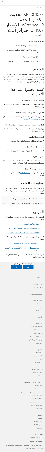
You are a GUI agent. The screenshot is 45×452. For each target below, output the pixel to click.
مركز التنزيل (39, 307)
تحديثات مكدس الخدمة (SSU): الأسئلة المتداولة (24, 228)
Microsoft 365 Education (36, 330)
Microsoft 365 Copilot (37, 372)
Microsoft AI (39, 352)
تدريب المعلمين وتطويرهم (36, 336)
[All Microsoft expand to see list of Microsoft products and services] (42, 2)
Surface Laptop (38, 281)
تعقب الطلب (39, 310)
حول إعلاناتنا (39, 448)
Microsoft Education (37, 320)
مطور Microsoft (38, 385)
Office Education (38, 333)
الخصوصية (26, 445)
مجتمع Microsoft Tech (37, 395)
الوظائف (40, 418)
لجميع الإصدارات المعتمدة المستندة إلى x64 (27, 203)
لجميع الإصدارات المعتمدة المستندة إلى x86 (27, 199)
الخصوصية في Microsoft (36, 425)
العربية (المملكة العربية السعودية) (31, 434)
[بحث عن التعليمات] (37, 2)
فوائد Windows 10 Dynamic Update (27, 243)
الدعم (41, 7)
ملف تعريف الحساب (37, 304)
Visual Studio (39, 408)
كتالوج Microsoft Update (31, 119)
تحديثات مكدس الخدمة (32, 224)
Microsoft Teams (38, 376)
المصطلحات (32, 254)
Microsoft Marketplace (36, 398)
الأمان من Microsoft (37, 356)
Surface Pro (39, 277)
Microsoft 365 (38, 291)
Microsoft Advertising (37, 369)
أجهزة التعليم (39, 323)
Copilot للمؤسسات (37, 284)
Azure (41, 359)
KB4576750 (24, 173)
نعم (28, 267)
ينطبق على (38, 35)
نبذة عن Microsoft (38, 421)
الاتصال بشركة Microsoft (36, 445)
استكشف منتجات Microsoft (35, 294)
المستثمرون (39, 428)
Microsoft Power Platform (36, 402)
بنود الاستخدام (18, 445)
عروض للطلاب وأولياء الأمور (35, 340)
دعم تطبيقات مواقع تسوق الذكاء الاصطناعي (31, 392)
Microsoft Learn (38, 389)
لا (16, 267)
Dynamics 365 (38, 362)
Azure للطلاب (39, 343)
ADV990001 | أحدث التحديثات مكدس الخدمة (24, 232)
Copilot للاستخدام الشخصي (35, 287)
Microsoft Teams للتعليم (36, 326)
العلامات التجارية (10, 445)
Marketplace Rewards (36, 405)
